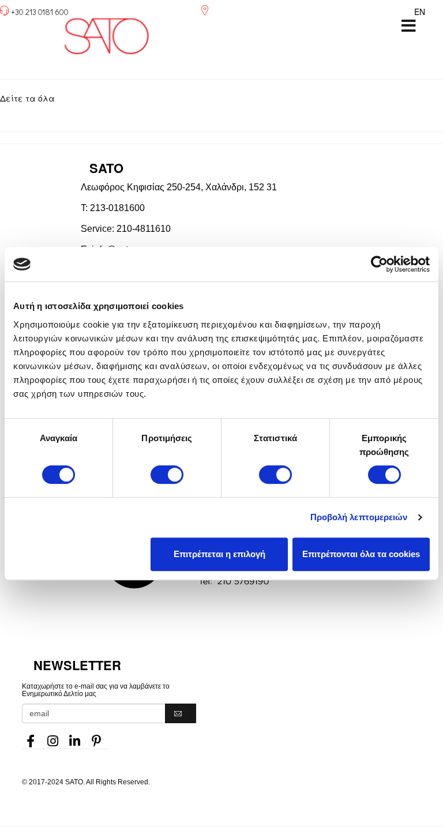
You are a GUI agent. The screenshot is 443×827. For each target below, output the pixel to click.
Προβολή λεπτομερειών (359, 517)
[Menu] (408, 25)
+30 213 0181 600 (40, 11)
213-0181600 (117, 208)
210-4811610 (144, 229)
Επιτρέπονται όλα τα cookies (361, 554)
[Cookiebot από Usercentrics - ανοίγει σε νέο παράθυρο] (379, 264)
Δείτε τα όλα (27, 98)
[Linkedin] (74, 737)
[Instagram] (52, 737)
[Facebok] (30, 737)
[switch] (167, 474)
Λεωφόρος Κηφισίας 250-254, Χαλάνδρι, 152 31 (179, 187)
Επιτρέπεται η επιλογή (219, 554)
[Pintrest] (96, 737)
